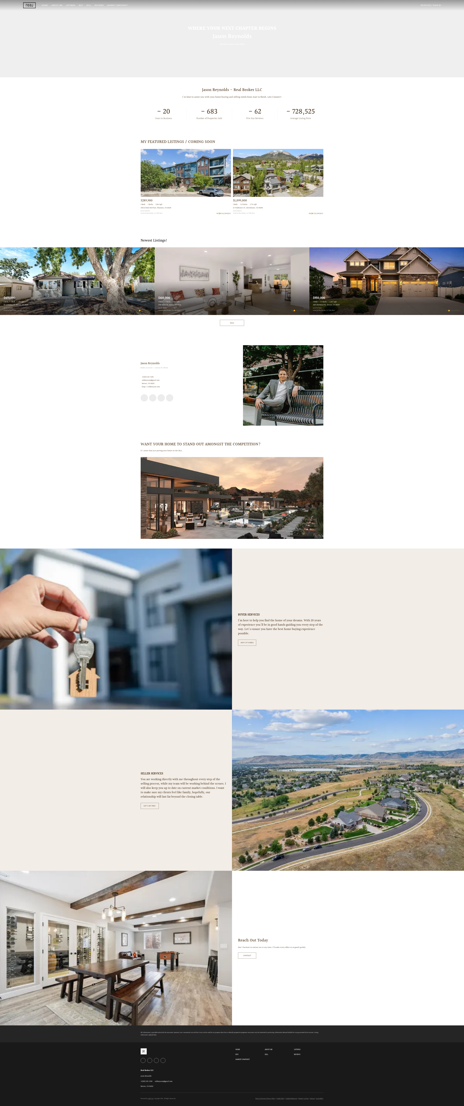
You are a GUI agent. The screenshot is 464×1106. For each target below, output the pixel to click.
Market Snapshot (117, 5)
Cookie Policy (280, 1099)
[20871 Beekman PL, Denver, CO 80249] (386, 281)
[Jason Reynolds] (283, 385)
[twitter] (152, 397)
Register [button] (426, 5)
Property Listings (303, 1099)
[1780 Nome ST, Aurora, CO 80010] (232, 281)
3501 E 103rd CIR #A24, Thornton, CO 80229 (156, 208)
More (232, 323)
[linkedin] (144, 397)
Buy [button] (81, 5)
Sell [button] (89, 5)
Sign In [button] (437, 5)
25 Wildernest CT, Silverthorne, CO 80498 (248, 208)
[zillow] (161, 397)
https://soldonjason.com (151, 387)
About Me (56, 5)
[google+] (169, 397)
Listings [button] (70, 5)
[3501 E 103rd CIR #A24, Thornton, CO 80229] (186, 173)
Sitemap (312, 1099)
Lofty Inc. (151, 1099)
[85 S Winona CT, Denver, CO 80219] (77, 281)
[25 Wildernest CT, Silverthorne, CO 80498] (278, 173)
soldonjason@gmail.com (151, 380)
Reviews (99, 5)
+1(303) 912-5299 (148, 377)
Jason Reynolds (150, 363)
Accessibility (319, 1099)
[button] (29, 5)
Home (45, 5)
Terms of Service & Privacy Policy (265, 1099)
